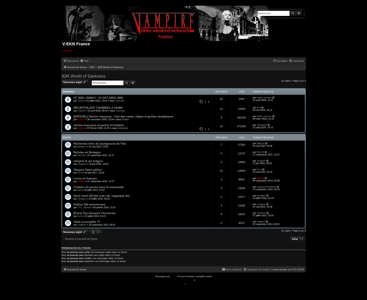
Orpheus (261, 213)
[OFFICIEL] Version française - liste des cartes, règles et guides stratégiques (123, 116)
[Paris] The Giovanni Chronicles (94, 213)
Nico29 (81, 155)
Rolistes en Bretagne (87, 152)
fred (259, 107)
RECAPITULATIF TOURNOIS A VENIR (98, 107)
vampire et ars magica (88, 161)
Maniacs (82, 146)
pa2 (79, 190)
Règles (125, 119)
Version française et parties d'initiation (98, 125)
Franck (81, 110)
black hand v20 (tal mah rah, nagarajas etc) (101, 195)
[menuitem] (84, 60)
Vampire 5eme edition (87, 169)
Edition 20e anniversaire (89, 204)
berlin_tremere (264, 97)
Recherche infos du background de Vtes (99, 143)
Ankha (81, 119)
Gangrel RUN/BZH (266, 187)
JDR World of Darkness (83, 76)
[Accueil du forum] (166, 23)
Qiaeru (199, 280)
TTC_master (84, 207)
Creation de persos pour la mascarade (98, 187)
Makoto (260, 143)
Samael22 (262, 125)
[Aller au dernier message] (273, 97)
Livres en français (85, 178)
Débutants (123, 128)
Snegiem (82, 164)
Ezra (80, 172)
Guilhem (82, 224)
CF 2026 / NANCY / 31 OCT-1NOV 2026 (98, 97)
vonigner (261, 204)
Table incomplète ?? (86, 221)
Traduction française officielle (179, 280)
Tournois (119, 100)
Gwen (81, 100)
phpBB (173, 276)
